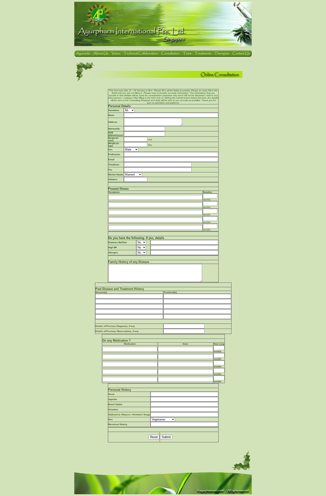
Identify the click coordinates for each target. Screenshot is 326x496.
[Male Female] (131, 149)
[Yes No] (141, 242)
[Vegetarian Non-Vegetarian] (163, 419)
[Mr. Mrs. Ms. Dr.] (171, 110)
